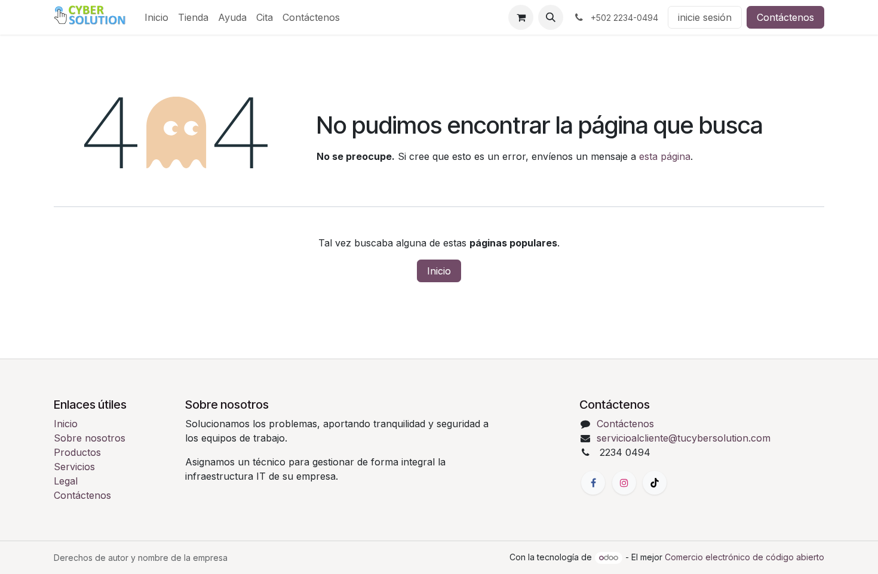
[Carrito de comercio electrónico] (520, 17)
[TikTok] (655, 483)
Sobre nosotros (89, 438)
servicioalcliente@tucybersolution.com (683, 438)
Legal (66, 481)
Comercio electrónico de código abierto (744, 557)
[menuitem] (156, 17)
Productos (77, 452)
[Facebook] (593, 483)
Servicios (74, 467)
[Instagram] (624, 483)
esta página (664, 156)
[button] (550, 17)
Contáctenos (785, 17)
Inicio (439, 271)
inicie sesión (705, 17)
